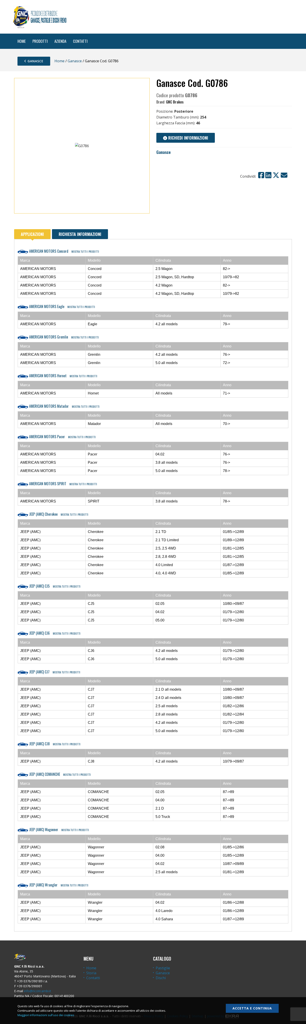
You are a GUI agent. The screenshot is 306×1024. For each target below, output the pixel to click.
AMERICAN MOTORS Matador (63, 406)
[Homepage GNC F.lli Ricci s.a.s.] (39, 16)
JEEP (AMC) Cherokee (58, 514)
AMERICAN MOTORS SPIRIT (62, 483)
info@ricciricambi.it (37, 991)
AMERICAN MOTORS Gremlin (63, 337)
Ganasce (34, 61)
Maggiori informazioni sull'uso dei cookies (45, 1015)
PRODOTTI (40, 41)
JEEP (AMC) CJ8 (54, 743)
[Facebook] (261, 175)
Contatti (93, 977)
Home (59, 60)
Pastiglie (163, 968)
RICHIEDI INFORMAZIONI (187, 138)
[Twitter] (276, 175)
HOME (21, 41)
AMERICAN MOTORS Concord (63, 251)
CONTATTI (80, 41)
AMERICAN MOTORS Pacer (62, 436)
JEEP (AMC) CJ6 (54, 633)
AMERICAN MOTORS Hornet (62, 375)
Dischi (161, 977)
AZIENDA (60, 41)
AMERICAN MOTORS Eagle (61, 306)
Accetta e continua (252, 1008)
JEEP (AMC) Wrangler (58, 885)
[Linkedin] (268, 175)
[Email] (284, 175)
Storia (91, 972)
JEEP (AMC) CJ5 (54, 586)
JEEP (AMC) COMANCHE (59, 774)
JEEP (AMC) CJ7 (54, 672)
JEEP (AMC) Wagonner (58, 829)
